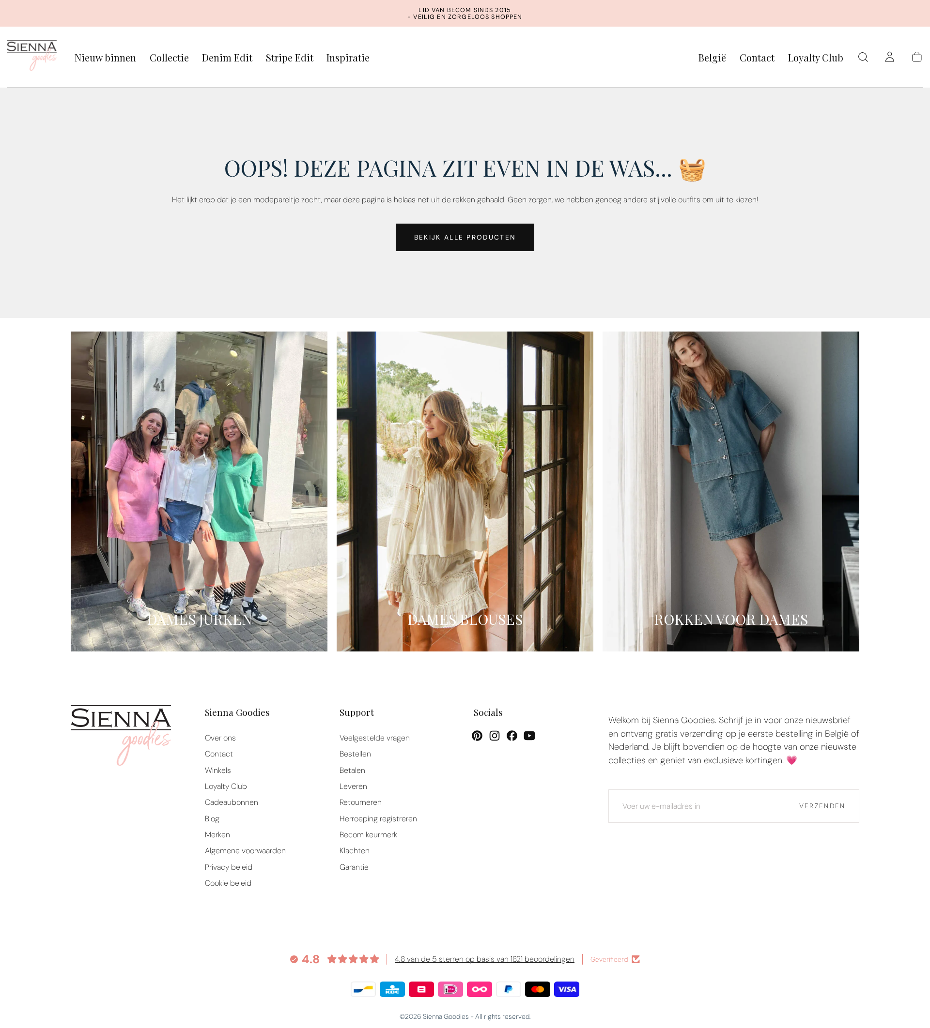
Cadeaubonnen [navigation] (231, 802)
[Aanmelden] (890, 57)
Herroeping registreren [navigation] (378, 819)
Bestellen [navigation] (355, 754)
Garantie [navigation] (354, 867)
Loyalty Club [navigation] (226, 786)
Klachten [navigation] (355, 851)
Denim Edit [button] (227, 58)
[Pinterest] (477, 735)
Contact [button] (757, 58)
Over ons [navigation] (220, 738)
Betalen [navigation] (352, 770)
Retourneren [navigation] (361, 802)
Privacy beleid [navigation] (228, 867)
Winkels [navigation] (218, 770)
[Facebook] (512, 735)
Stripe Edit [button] (289, 58)
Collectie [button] (169, 58)
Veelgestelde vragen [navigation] (375, 738)
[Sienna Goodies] (121, 737)
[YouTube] (529, 735)
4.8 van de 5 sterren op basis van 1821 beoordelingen (484, 959)
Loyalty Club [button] (815, 58)
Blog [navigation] (212, 819)
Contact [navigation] (219, 754)
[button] (712, 59)
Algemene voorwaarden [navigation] (245, 851)
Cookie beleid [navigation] (228, 883)
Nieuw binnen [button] (105, 58)
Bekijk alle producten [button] (465, 237)
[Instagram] (494, 735)
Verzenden (822, 805)
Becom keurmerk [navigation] (368, 835)
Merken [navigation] (217, 835)
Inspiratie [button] (348, 58)
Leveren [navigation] (353, 786)
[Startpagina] (32, 57)
